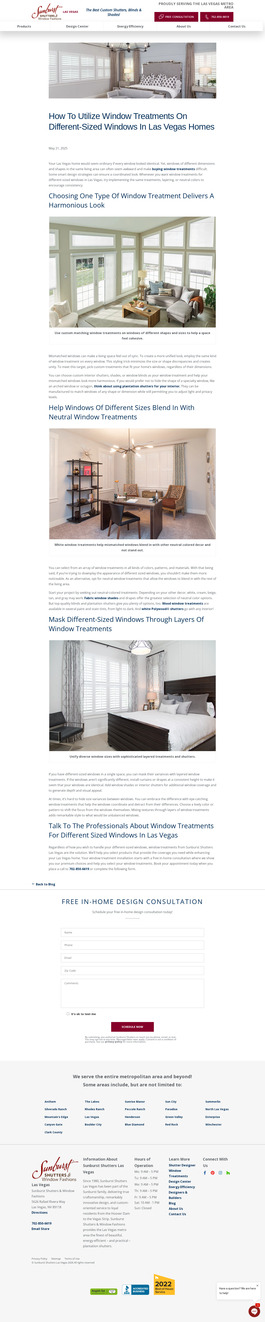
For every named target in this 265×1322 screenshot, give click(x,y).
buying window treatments (173, 169)
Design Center (180, 1181)
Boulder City (93, 1124)
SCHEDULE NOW (132, 1027)
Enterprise (212, 1117)
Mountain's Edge (56, 1117)
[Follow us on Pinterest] (213, 1173)
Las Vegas (92, 1117)
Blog (172, 1203)
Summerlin (212, 1101)
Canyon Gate (53, 1124)
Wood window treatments (182, 603)
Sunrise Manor (135, 1101)
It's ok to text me (83, 1014)
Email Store (40, 1229)
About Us (176, 1209)
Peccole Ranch (135, 1109)
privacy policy (113, 1041)
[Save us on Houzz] (228, 1173)
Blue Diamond (134, 1124)
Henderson (132, 1117)
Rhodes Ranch (94, 1109)
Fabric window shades (101, 598)
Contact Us (177, 1214)
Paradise (171, 1109)
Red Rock (171, 1124)
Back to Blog (45, 884)
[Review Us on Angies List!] (103, 1291)
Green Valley (174, 1117)
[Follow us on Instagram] (220, 1173)
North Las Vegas (217, 1109)
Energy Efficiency (182, 1187)
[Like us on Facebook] (205, 1173)
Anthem (50, 1101)
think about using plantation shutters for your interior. (137, 386)
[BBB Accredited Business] (135, 1290)
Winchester (213, 1124)
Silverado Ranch (56, 1109)
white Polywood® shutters (163, 609)
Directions (40, 1212)
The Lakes (92, 1101)
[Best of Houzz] (164, 1284)
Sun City (171, 1101)
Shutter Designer (182, 1165)
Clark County (53, 1132)
